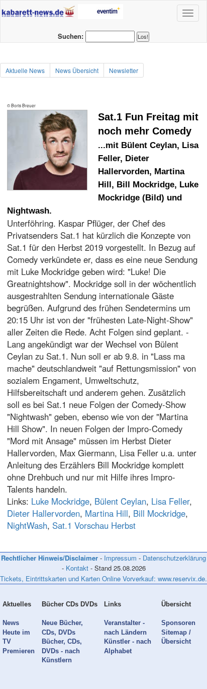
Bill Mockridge (159, 513)
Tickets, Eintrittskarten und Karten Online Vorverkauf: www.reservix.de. (103, 578)
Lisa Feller (170, 501)
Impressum (120, 558)
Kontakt (77, 568)
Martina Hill (106, 513)
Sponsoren (178, 623)
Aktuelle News (25, 70)
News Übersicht (76, 70)
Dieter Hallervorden (43, 513)
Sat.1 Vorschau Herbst (94, 525)
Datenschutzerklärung (174, 558)
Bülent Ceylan (120, 501)
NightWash (27, 525)
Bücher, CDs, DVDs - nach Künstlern (62, 651)
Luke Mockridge (60, 501)
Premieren (19, 651)
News (11, 623)
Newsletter (123, 70)
